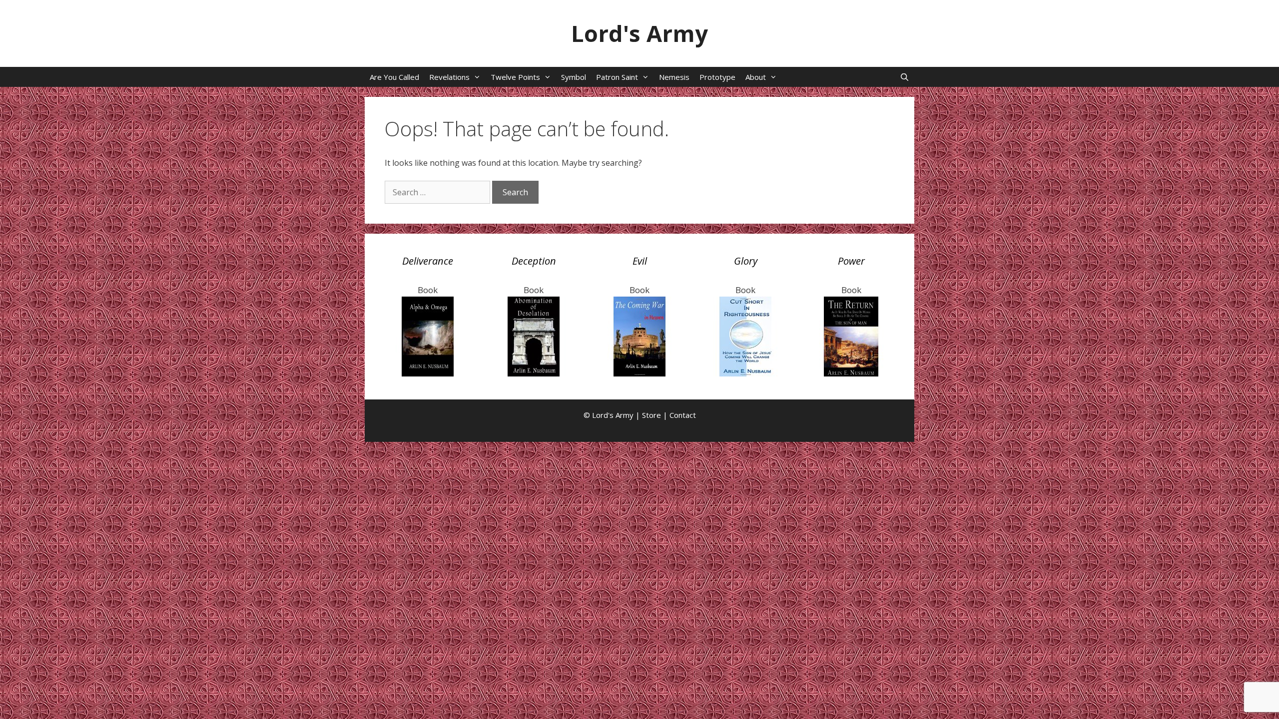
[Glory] (745, 373)
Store (651, 415)
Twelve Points (515, 77)
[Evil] (639, 373)
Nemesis (674, 77)
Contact (682, 415)
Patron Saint (617, 77)
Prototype (717, 77)
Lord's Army (639, 33)
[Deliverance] (428, 373)
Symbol (573, 77)
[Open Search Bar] (904, 77)
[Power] (851, 373)
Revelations (449, 77)
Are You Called (394, 77)
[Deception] (534, 373)
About (755, 77)
